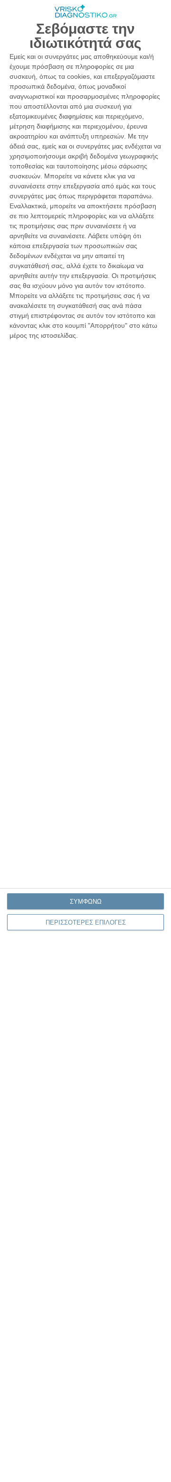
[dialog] (85, 741)
